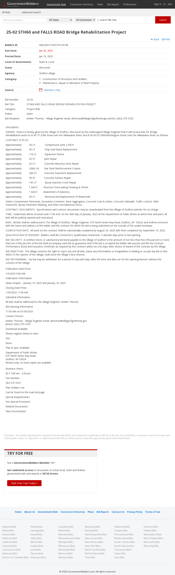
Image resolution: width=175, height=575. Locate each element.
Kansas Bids (36, 553)
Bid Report (113, 4)
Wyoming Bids (151, 545)
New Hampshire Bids (96, 534)
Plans (100, 4)
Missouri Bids (65, 553)
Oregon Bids (121, 530)
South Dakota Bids (124, 545)
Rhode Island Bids (123, 538)
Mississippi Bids (66, 549)
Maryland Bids (65, 534)
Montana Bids (65, 557)
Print (167, 39)
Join (170, 4)
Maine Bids (64, 530)
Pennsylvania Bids (123, 534)
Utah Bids (119, 557)
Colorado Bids (9, 545)
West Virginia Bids (153, 538)
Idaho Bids (36, 538)
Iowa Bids (35, 549)
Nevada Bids (91, 530)
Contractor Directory (81, 4)
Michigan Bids (65, 541)
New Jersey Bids (94, 538)
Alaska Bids (8, 530)
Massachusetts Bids (69, 538)
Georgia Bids (37, 530)
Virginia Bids (150, 530)
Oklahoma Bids (122, 526)
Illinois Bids (36, 541)
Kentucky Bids (38, 557)
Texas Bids (120, 553)
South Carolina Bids (124, 541)
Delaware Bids (9, 553)
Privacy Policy (134, 511)
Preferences (129, 4)
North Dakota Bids (95, 553)
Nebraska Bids (92, 526)
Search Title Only (108, 19)
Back (156, 39)
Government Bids (56, 4)
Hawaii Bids (36, 534)
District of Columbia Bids (15, 557)
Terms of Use (152, 511)
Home (18, 511)
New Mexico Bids (94, 541)
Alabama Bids (9, 526)
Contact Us (118, 511)
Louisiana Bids (65, 526)
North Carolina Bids (95, 549)
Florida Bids (36, 526)
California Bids (9, 541)
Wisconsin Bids (152, 541)
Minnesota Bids (66, 545)
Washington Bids (153, 534)
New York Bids (92, 545)
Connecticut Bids (11, 549)
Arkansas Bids (9, 538)
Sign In (157, 4)
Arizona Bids (8, 534)
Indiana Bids (36, 545)
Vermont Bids (151, 526)
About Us (29, 511)
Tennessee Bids (122, 549)
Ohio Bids (90, 557)
